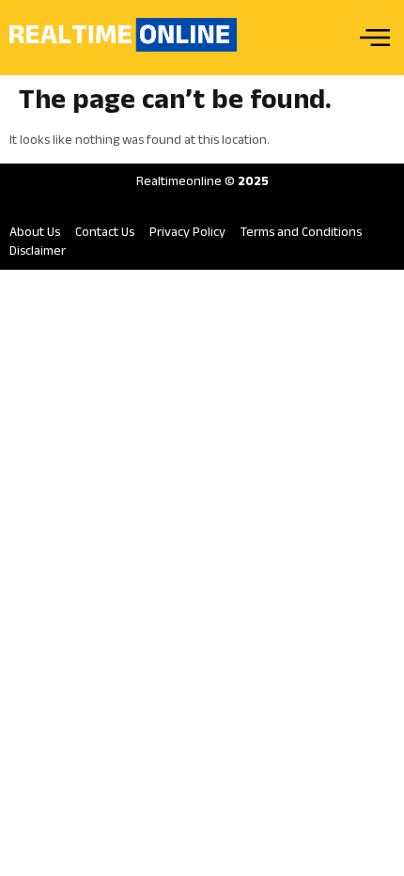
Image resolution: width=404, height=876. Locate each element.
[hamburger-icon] (373, 38)
